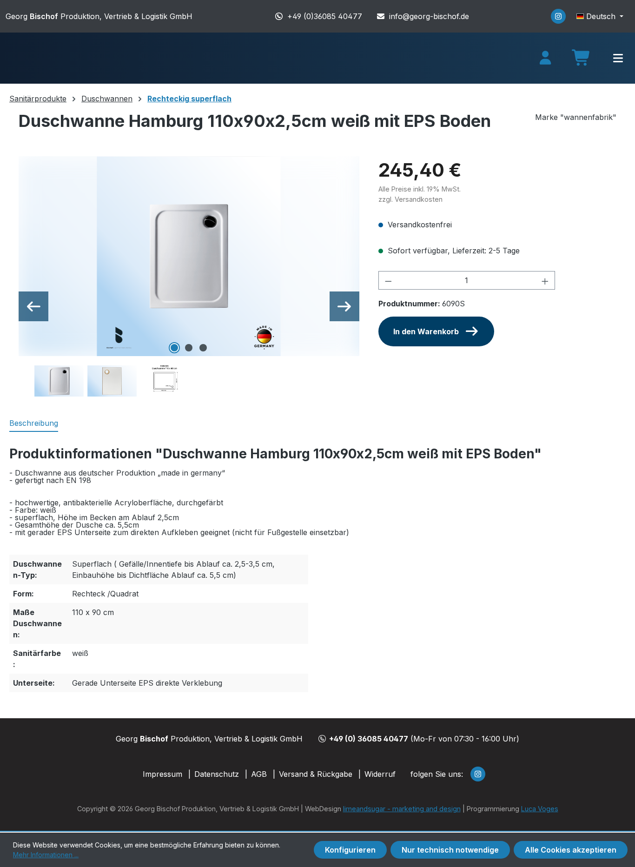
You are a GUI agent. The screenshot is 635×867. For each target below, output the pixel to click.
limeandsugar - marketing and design (402, 809)
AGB (259, 774)
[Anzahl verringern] (388, 280)
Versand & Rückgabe (315, 774)
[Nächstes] (344, 306)
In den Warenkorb (426, 331)
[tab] (33, 423)
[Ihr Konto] (545, 58)
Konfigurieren (350, 849)
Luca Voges (539, 809)
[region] (189, 277)
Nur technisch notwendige (450, 849)
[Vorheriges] (33, 306)
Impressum (162, 774)
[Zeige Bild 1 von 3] (174, 347)
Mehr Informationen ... (46, 855)
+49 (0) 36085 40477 (368, 738)
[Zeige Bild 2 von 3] (188, 347)
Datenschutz (216, 774)
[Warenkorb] (582, 61)
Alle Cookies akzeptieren (570, 849)
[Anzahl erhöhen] (545, 280)
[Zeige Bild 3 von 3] (203, 347)
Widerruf (380, 774)
